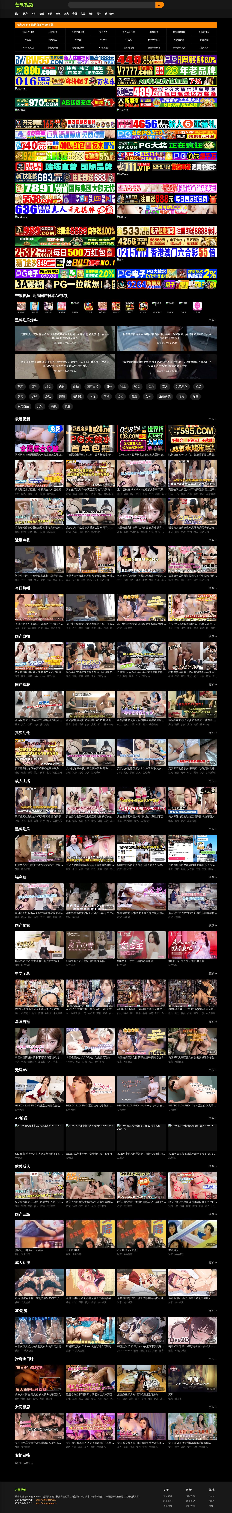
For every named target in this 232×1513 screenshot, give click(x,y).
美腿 (134, 396)
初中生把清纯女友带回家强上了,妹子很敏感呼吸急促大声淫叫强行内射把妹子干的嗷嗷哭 (39, 576)
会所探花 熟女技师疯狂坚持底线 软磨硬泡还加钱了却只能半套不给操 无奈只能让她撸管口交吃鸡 (39, 720)
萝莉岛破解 (53, 47)
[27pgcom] (167, 156)
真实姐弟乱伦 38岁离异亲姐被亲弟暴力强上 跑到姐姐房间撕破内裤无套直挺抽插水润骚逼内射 (90, 489)
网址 (211, 1506)
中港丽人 (173, 1250)
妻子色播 (103, 32)
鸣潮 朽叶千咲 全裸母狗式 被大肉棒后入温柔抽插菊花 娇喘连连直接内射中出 (192, 1346)
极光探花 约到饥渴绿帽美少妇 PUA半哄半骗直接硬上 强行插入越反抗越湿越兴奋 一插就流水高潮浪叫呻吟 (89, 720)
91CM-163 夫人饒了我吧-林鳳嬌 (186, 961)
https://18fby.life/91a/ (46, 1500)
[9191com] (167, 199)
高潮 (62, 396)
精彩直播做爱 (179, 32)
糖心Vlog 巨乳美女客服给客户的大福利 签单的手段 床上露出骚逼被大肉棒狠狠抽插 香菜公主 (38, 961)
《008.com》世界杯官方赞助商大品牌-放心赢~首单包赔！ (141, 455)
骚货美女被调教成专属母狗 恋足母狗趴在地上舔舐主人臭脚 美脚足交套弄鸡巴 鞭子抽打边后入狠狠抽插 (192, 528)
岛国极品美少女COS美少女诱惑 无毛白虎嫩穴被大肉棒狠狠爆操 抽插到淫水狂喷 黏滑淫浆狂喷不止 (89, 1057)
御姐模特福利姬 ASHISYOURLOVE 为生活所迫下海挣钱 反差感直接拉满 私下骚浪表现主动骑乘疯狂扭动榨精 (90, 913)
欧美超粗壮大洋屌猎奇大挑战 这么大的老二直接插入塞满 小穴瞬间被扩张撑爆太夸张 (141, 1202)
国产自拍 (92, 386)
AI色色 (28, 40)
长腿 (68, 406)
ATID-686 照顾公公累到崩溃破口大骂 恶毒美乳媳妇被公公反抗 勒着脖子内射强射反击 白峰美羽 (141, 1009)
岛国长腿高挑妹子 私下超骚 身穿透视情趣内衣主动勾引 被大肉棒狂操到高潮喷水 (140, 528)
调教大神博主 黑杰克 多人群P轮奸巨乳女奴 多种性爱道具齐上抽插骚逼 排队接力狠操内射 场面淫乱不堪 (39, 1394)
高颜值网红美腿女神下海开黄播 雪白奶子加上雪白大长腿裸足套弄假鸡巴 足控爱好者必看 (192, 489)
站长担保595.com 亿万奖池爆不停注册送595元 (191, 455)
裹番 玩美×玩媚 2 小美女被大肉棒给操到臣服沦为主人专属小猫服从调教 (90, 1298)
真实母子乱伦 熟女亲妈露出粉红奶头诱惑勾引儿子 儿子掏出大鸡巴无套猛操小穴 (192, 768)
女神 (148, 396)
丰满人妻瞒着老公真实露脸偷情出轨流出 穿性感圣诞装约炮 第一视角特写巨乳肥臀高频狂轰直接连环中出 (90, 865)
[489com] (167, 92)
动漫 (42, 13)
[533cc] (167, 231)
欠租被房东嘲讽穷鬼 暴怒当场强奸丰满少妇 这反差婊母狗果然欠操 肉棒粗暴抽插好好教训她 (141, 576)
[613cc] (65, 273)
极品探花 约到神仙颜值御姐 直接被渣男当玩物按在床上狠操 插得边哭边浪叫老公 (140, 720)
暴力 (151, 386)
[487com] (65, 92)
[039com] (167, 220)
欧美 (50, 13)
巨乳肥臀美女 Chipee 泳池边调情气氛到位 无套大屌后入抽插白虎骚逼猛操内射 (89, 1346)
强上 (123, 386)
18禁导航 (28, 1463)
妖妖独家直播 (179, 47)
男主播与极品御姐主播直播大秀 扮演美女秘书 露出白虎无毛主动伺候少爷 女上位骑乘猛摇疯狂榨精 (90, 816)
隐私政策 (190, 1496)
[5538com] (65, 199)
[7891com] (65, 188)
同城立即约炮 (27, 32)
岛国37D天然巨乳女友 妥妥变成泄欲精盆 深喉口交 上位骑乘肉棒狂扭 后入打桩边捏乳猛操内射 (191, 1057)
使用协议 (190, 1501)
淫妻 (195, 396)
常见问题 (167, 1496)
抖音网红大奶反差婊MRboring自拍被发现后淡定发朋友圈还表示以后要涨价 (191, 865)
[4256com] (167, 241)
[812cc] (167, 273)
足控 (120, 396)
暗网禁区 (53, 40)
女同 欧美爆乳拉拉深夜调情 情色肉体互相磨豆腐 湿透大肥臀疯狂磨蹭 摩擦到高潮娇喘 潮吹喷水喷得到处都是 (140, 1443)
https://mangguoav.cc (46, 1503)
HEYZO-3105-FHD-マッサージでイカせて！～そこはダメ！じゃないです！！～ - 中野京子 (140, 1106)
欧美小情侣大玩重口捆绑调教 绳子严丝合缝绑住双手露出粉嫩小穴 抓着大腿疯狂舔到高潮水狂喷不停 (192, 1202)
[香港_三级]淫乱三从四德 (29, 1250)
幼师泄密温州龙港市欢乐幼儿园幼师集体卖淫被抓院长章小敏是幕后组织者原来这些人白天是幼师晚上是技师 (141, 865)
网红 (92, 396)
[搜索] (159, 5)
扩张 (34, 396)
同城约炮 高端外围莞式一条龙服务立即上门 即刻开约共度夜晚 (39, 455)
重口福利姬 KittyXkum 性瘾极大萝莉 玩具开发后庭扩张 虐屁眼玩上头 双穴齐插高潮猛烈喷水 (141, 489)
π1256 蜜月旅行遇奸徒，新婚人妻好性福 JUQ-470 (140, 1154)
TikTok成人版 (27, 47)
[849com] (65, 263)
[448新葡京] (167, 59)
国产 (25, 13)
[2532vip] (65, 252)
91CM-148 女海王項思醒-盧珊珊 (135, 961)
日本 (33, 13)
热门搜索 (109, 13)
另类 (66, 13)
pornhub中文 (154, 40)
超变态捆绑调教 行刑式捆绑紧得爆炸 (137, 1394)
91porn (103, 40)
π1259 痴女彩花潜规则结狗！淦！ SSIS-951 (191, 1154)
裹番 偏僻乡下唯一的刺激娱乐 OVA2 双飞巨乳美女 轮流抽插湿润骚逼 (38, 1298)
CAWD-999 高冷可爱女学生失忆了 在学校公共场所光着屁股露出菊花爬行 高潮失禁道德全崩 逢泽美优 (39, 1009)
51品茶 (128, 40)
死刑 (170, 1394)
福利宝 (18, 1463)
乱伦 (109, 386)
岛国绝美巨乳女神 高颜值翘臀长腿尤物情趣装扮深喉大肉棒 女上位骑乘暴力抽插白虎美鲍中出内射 (141, 624)
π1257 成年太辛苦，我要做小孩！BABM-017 (89, 1154)
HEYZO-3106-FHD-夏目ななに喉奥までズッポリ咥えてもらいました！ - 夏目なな (90, 1106)
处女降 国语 (72, 1250)
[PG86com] (167, 134)
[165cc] (65, 124)
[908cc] (167, 102)
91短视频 (103, 47)
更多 (211, 320)
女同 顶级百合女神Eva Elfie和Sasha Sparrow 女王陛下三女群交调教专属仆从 (191, 1443)
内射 (62, 386)
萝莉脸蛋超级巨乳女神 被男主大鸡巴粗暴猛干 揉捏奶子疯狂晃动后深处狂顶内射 (39, 489)
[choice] (65, 241)
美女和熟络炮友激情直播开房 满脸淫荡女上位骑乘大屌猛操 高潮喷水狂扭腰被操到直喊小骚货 (192, 816)
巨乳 (34, 386)
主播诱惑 (165, 396)
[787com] (65, 102)
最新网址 (167, 1506)
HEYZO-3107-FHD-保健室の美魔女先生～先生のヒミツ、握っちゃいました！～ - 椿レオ (38, 1106)
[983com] (65, 231)
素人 (165, 386)
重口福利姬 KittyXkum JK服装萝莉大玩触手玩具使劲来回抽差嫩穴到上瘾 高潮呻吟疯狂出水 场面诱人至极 (192, 913)
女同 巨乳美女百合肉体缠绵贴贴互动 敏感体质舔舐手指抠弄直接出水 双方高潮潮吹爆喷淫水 (39, 1443)
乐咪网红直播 (78, 32)
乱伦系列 (181, 386)
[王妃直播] (167, 113)
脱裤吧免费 (129, 47)
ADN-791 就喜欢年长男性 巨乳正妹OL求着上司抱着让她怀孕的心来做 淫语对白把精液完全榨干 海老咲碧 (90, 1009)
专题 (74, 13)
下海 (106, 396)
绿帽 (181, 396)
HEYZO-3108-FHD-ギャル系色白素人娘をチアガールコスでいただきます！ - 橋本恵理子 (192, 1106)
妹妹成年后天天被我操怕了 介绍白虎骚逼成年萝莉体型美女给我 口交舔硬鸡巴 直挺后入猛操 (192, 576)
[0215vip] (167, 252)
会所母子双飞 (154, 47)
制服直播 (154, 32)
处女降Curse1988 (127, 1250)
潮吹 (48, 396)
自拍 (76, 386)
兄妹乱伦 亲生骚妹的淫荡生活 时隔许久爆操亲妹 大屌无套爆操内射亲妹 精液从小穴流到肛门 (89, 528)
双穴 (20, 396)
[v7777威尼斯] (167, 70)
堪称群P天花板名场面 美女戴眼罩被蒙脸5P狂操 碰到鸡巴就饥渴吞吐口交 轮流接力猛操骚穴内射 (141, 672)
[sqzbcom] (65, 134)
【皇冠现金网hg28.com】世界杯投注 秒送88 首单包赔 (89, 455)
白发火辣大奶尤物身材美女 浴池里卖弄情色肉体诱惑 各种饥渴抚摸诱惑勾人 (39, 1346)
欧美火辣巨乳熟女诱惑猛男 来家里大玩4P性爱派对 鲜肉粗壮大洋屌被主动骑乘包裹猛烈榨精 (90, 1202)
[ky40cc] (65, 145)
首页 (17, 13)
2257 (211, 1501)
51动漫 (78, 40)
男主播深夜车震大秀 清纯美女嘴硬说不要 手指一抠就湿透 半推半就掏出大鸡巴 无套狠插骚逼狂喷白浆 (140, 816)
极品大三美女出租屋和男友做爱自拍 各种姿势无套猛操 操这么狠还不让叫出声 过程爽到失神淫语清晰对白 (90, 576)
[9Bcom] (167, 145)
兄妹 (40, 406)
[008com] (167, 81)
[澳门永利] (65, 113)
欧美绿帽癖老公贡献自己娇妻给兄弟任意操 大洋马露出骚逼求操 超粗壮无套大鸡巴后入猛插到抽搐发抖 (39, 528)
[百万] (167, 263)
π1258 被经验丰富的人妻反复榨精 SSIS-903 (38, 1154)
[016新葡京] (65, 81)
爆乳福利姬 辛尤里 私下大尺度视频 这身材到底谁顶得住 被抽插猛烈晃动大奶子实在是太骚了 (141, 913)
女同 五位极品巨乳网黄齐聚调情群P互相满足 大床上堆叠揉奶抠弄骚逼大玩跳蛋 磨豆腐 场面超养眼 (90, 1443)
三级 (58, 13)
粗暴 (48, 386)
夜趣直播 (53, 32)
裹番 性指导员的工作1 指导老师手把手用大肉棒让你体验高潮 (141, 1298)
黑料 (99, 13)
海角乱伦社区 (78, 47)
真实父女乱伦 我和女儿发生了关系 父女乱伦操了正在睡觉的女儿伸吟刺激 (140, 768)
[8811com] (65, 284)
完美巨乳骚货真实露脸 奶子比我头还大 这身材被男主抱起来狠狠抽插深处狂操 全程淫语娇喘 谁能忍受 (192, 624)
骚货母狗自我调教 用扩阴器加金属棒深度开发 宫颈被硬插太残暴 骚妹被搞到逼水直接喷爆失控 (90, 1394)
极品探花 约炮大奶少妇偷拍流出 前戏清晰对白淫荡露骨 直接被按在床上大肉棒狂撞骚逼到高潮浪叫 (192, 720)
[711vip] (167, 166)
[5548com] (65, 220)
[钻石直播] (167, 209)
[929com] (65, 156)
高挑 (54, 406)
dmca (211, 1496)
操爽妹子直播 (128, 32)
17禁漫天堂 (179, 40)
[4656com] (167, 124)
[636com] (65, 209)
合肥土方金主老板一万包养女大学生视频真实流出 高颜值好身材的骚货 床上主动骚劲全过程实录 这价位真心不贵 (39, 865)
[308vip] (65, 166)
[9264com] (167, 284)
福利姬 (77, 396)
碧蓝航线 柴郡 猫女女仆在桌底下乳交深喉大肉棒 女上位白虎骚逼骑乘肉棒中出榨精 (140, 1346)
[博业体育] (65, 70)
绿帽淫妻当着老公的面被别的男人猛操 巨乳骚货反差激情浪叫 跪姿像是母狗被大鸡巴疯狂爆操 (192, 672)
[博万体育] (65, 59)
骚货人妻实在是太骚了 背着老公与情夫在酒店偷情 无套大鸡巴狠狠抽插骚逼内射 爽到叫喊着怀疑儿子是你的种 (39, 624)
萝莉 (20, 386)
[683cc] (65, 177)
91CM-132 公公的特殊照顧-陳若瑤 (85, 961)
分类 (91, 13)
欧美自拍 (23, 406)
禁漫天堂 (204, 40)
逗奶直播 (204, 47)
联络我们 (167, 1501)
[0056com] (167, 177)
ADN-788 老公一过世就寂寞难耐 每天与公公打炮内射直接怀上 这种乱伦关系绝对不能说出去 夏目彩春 (192, 1009)
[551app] (167, 188)
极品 (198, 386)
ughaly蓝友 (204, 32)
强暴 (137, 386)
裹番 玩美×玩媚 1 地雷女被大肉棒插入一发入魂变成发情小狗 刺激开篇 (192, 1298)
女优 (83, 13)
